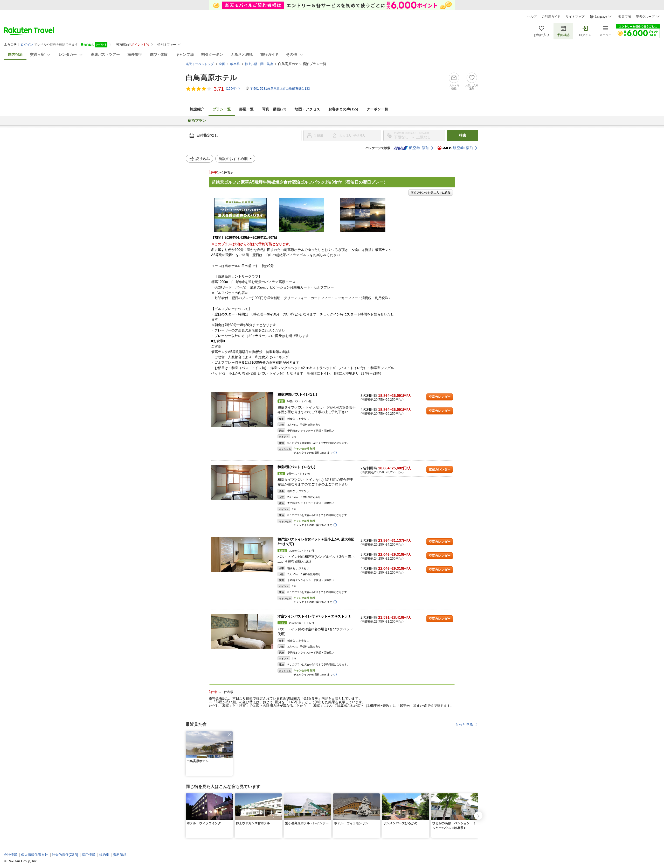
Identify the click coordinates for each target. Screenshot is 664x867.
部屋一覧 (246, 109)
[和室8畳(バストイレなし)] (242, 482)
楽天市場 (624, 16)
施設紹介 (197, 109)
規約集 (104, 855)
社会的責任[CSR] (65, 855)
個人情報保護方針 (34, 855)
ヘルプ (532, 16)
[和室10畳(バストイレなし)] (242, 409)
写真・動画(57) (274, 109)
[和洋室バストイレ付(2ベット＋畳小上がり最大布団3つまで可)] (242, 554)
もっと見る (464, 724)
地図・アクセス (307, 109)
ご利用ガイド (551, 16)
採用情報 (88, 855)
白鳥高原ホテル (211, 78)
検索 (462, 135)
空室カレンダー (440, 396)
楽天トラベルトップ (200, 64)
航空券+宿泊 (419, 148)
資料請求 (120, 855)
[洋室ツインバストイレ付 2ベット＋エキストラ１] (242, 631)
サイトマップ (575, 16)
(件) (231, 88)
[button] (229, 734)
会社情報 (10, 855)
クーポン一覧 (377, 109)
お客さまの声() (343, 109)
